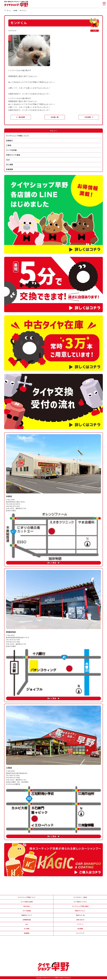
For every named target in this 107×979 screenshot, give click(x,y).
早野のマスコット (80, 911)
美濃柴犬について (26, 915)
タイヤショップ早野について (17, 136)
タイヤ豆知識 (11, 150)
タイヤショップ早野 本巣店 (80, 906)
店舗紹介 (9, 140)
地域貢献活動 (27, 920)
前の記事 (22, 117)
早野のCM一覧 (80, 915)
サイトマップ (80, 933)
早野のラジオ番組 (13, 155)
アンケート (80, 924)
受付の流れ (26, 906)
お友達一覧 (55, 117)
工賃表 (8, 145)
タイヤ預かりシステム (80, 902)
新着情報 (9, 169)
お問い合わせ (80, 920)
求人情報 (9, 164)
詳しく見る (51, 563)
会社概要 (80, 929)
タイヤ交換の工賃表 (27, 902)
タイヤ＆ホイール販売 (80, 897)
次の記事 (87, 117)
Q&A (8, 160)
